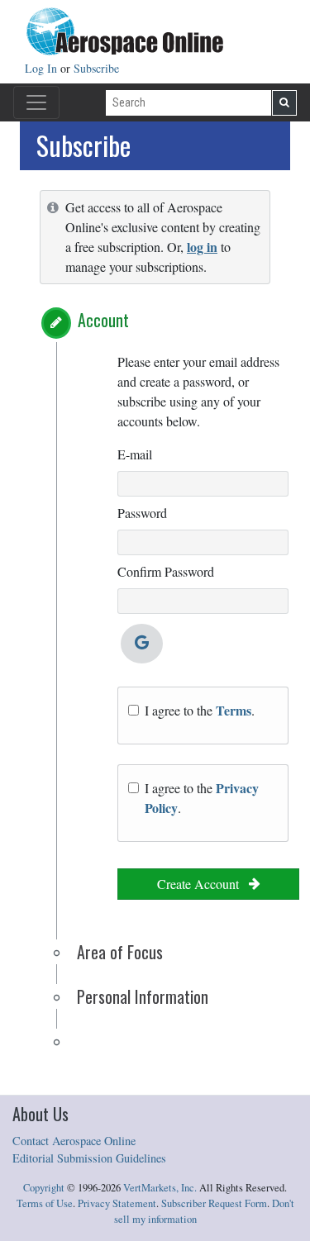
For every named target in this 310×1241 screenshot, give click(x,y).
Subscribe (96, 68)
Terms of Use (45, 1203)
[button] (56, 323)
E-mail (134, 454)
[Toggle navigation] (36, 102)
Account (103, 319)
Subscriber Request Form (214, 1203)
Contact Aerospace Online (74, 1140)
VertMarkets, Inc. (160, 1188)
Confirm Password (165, 571)
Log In (42, 68)
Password (142, 512)
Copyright (43, 1188)
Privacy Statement (117, 1203)
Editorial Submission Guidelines (89, 1158)
